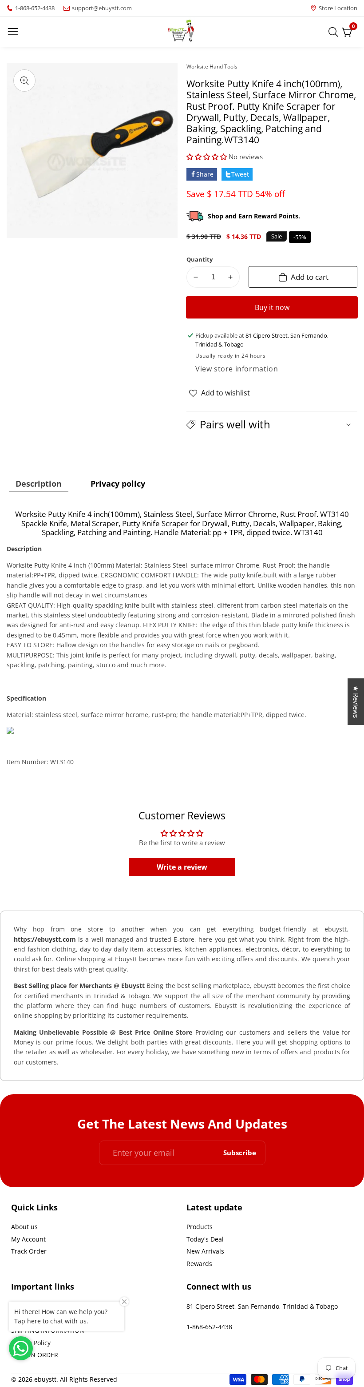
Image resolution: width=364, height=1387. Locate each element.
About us (24, 1226)
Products (199, 1226)
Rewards (199, 1263)
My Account (28, 1239)
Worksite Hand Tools (211, 66)
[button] (206, 156)
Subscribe (239, 1153)
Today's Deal (205, 1239)
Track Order (29, 1251)
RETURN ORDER (34, 1355)
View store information (236, 369)
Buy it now (272, 307)
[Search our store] (335, 32)
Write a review (182, 867)
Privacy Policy (31, 1343)
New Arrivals (205, 1251)
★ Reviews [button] (356, 701)
